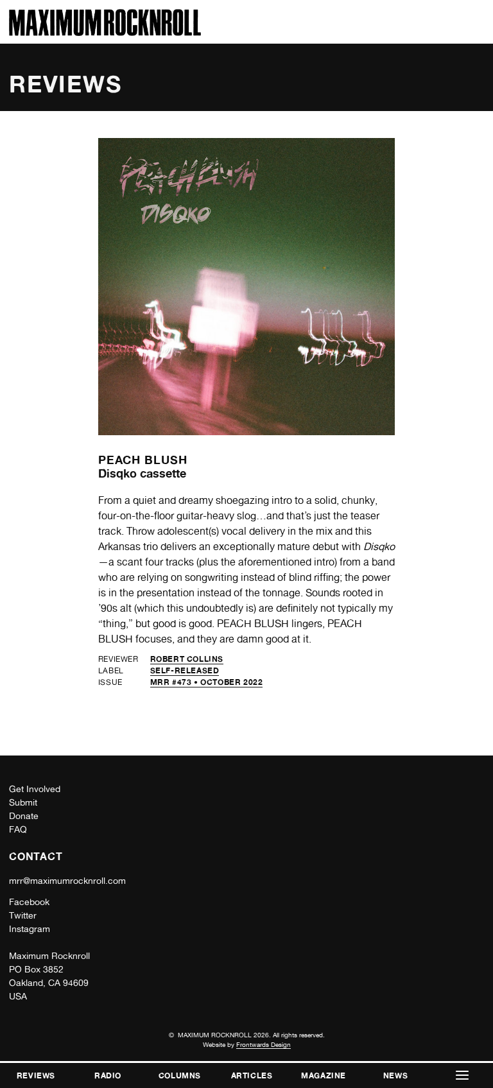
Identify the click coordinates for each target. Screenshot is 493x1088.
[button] (462, 1075)
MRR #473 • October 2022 (206, 682)
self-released (185, 670)
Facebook (29, 902)
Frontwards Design (263, 1044)
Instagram (29, 929)
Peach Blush (142, 460)
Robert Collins (186, 659)
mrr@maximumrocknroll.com (67, 881)
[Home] (105, 32)
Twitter (23, 915)
